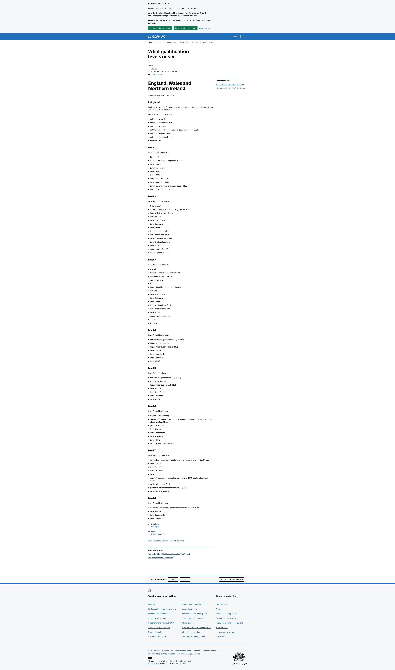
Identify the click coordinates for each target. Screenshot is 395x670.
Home (150, 42)
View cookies (204, 28)
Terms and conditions (211, 651)
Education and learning (163, 42)
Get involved (221, 637)
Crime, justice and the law (159, 627)
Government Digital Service (188, 654)
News (218, 609)
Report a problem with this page (231, 579)
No (187, 579)
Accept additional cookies (160, 28)
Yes (175, 579)
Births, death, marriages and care (162, 609)
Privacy (157, 651)
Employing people (189, 609)
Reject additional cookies (185, 28)
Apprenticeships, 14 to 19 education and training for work (194, 42)
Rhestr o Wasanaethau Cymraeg (161, 654)
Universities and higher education (160, 558)
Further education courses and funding (230, 84)
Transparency (222, 627)
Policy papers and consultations (229, 623)
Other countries (156, 74)
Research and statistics (226, 618)
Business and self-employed (160, 613)
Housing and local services (193, 618)
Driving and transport (157, 637)
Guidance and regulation (226, 613)
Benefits (151, 604)
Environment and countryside (194, 613)
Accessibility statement (181, 651)
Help (150, 651)
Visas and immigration (191, 632)
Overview (154, 69)
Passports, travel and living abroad (196, 627)
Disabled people (155, 632)
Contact (196, 651)
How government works (226, 632)
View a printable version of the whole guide (166, 541)
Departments (221, 604)
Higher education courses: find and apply (230, 88)
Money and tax (188, 623)
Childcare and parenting (158, 618)
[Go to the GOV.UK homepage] (156, 36)
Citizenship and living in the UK (161, 623)
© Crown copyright (239, 663)
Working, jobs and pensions (193, 637)
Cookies (165, 651)
